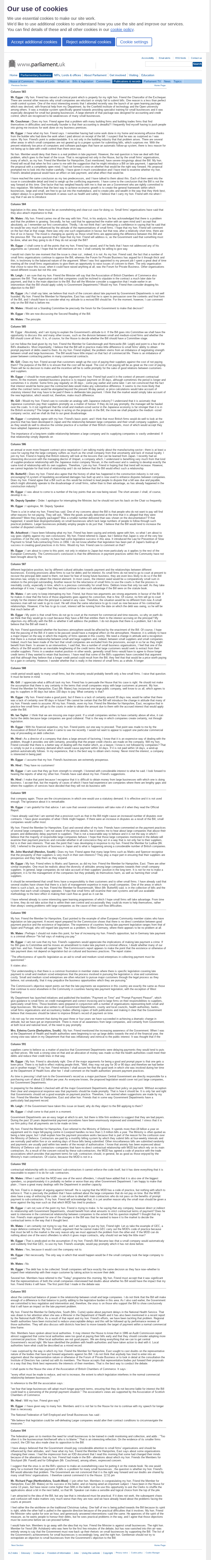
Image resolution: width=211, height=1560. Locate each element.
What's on (63, 81)
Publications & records (127, 81)
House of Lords (45, 81)
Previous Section (19, 85)
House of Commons (21, 81)
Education (147, 75)
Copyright (108, 1553)
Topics (178, 81)
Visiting (133, 75)
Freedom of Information (59, 1553)
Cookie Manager (153, 1553)
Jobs (76, 1553)
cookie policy (122, 29)
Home (14, 75)
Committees (103, 81)
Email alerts (164, 58)
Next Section (17, 1545)
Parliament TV (152, 81)
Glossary (25, 1553)
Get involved (118, 75)
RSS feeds (180, 58)
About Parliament (95, 75)
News (167, 81)
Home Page (160, 85)
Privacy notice (122, 1553)
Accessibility (148, 58)
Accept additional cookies (34, 42)
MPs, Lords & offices (67, 75)
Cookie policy (137, 1553)
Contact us (196, 58)
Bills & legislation (83, 81)
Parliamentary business (36, 75)
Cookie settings (134, 42)
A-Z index (13, 1553)
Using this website (91, 1553)
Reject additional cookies (88, 42)
